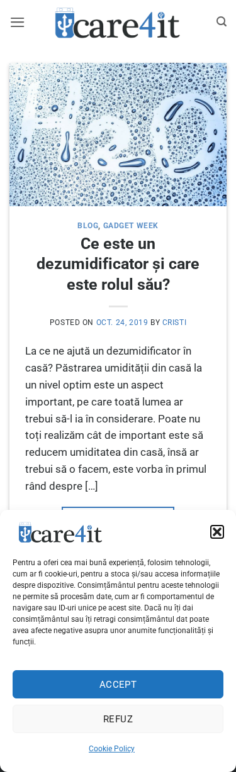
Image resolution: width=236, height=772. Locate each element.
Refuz (118, 719)
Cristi (174, 322)
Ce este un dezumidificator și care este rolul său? (118, 264)
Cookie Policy (112, 748)
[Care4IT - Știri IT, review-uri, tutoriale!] (118, 22)
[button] (217, 532)
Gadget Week (131, 225)
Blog (87, 225)
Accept (118, 684)
